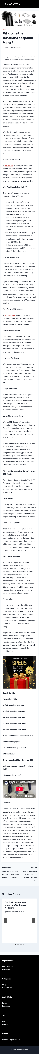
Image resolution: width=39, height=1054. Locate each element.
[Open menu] (35, 3)
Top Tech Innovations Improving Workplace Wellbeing (15, 905)
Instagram (6, 1003)
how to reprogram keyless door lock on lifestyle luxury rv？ (30, 874)
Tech (4, 29)
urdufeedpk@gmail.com (11, 1039)
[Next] (33, 920)
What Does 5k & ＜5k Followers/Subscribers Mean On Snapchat (10, 872)
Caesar (7, 47)
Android (5, 1024)
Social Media (7, 988)
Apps (4, 1021)
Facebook (6, 1006)
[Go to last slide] (5, 920)
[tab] (15, 944)
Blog (4, 985)
